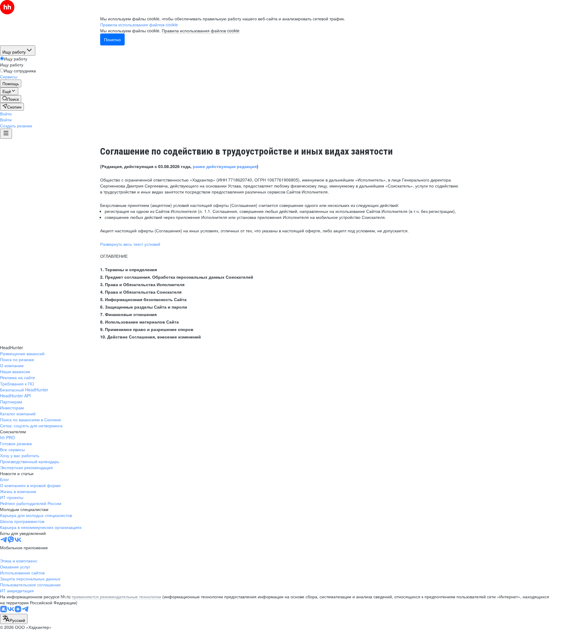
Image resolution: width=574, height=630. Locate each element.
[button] (6, 114)
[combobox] (14, 619)
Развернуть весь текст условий (130, 244)
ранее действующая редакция (225, 166)
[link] (10, 99)
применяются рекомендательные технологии (116, 597)
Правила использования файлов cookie (200, 30)
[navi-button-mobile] (6, 134)
